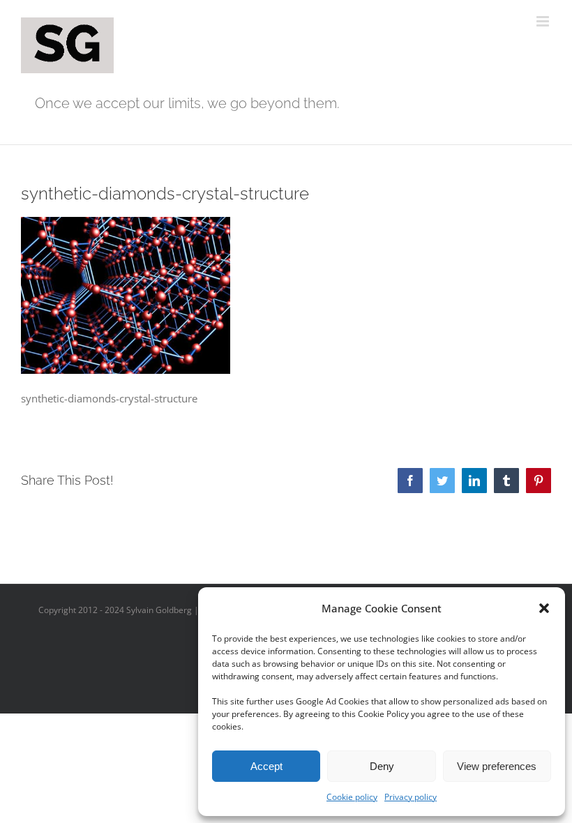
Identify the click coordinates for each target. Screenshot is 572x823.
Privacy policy (410, 797)
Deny (382, 766)
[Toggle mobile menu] (543, 21)
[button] (544, 608)
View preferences (496, 766)
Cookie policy (351, 797)
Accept (266, 766)
